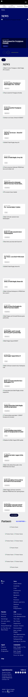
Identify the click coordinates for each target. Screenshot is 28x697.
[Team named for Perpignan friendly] (14, 33)
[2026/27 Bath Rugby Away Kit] (14, 153)
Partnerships (18, 628)
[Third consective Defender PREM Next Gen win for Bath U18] (14, 178)
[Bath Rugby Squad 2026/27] (14, 351)
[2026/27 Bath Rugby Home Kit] (14, 277)
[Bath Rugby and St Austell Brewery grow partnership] (14, 326)
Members (16, 595)
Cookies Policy (7, 676)
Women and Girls (19, 602)
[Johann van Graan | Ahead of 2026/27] (14, 128)
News (3, 9)
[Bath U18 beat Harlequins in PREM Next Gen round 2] (14, 302)
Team (15, 597)
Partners (16, 599)
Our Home (17, 621)
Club (15, 588)
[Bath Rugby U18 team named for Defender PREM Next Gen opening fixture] (14, 500)
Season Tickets (19, 625)
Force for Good (18, 655)
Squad (3, 645)
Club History (18, 614)
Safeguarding (18, 639)
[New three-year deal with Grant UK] (14, 252)
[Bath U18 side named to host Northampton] (14, 227)
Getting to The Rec (20, 641)
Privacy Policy (6, 674)
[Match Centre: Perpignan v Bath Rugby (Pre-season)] (14, 78)
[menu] (26, 2)
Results (3, 616)
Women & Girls (18, 636)
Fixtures (3, 614)
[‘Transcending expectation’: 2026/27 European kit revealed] (14, 426)
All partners (20, 521)
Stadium (16, 604)
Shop (2, 658)
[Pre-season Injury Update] (14, 202)
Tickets (3, 623)
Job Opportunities (19, 634)
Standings (4, 618)
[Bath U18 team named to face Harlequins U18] (14, 376)
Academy (16, 586)
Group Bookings (6, 625)
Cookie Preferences (7, 677)
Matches (16, 592)
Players (3, 647)
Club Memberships (20, 616)
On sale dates (5, 621)
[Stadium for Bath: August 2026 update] (14, 450)
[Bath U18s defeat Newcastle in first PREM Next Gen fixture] (14, 475)
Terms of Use (6, 672)
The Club (17, 618)
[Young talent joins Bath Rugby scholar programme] (14, 401)
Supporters (17, 623)
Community (17, 590)
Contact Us (5, 679)
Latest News (18, 583)
